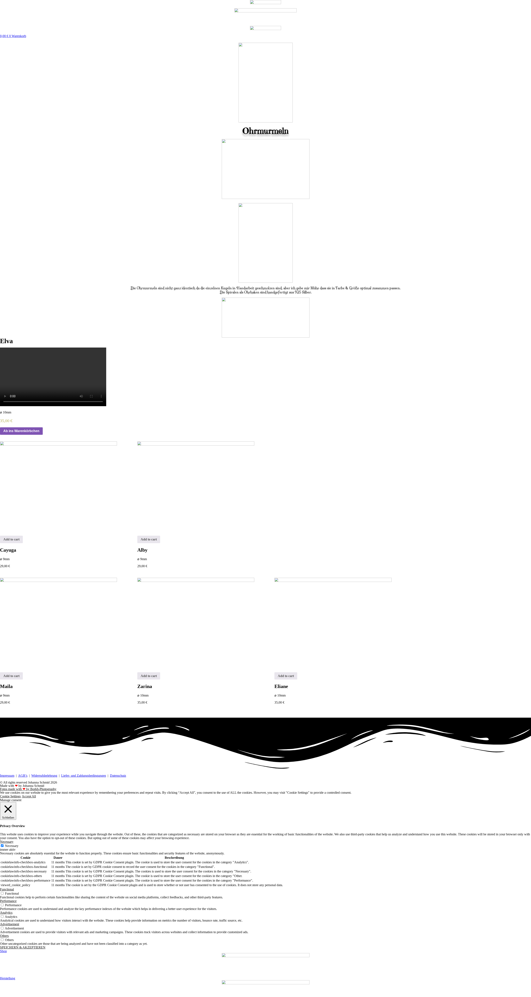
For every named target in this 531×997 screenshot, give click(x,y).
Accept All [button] (29, 796)
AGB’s (22, 775)
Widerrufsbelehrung (44, 775)
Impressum (7, 775)
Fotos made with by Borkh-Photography (28, 789)
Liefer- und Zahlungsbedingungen (83, 775)
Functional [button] (7, 889)
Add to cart (11, 539)
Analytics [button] (6, 912)
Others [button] (4, 936)
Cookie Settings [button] (10, 796)
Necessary (11, 846)
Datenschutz (118, 775)
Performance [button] (8, 901)
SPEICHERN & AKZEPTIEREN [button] (22, 947)
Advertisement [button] (9, 924)
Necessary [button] (6, 841)
